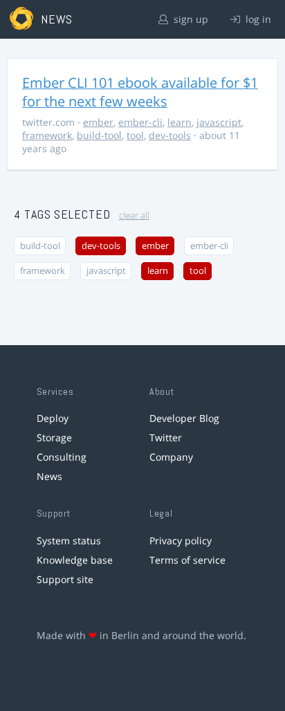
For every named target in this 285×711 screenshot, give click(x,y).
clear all (134, 215)
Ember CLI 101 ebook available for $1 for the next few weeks (140, 92)
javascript (218, 122)
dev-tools (170, 135)
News (49, 476)
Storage (54, 437)
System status (69, 540)
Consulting (61, 456)
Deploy (52, 418)
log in (257, 19)
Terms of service (187, 559)
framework (47, 135)
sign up (189, 19)
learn (179, 122)
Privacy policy (180, 540)
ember (98, 122)
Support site (65, 579)
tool (135, 135)
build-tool (99, 135)
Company (171, 456)
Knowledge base (75, 559)
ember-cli (140, 122)
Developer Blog (184, 418)
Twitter (165, 437)
